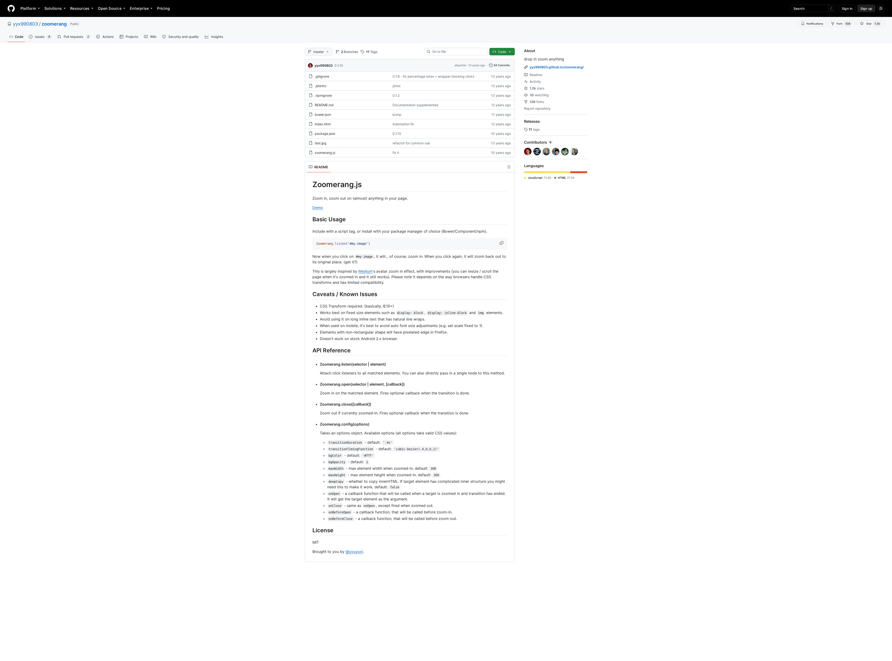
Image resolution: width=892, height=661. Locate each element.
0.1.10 (338, 65)
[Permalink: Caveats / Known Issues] (309, 294)
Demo (317, 207)
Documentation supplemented (415, 105)
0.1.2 (396, 95)
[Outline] (509, 167)
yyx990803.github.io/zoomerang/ (557, 67)
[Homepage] (11, 8)
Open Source (109, 8)
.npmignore (323, 95)
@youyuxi (354, 551)
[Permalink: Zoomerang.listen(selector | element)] (316, 364)
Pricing (163, 8)
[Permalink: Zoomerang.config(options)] (316, 424)
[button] (502, 243)
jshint (396, 86)
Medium (365, 271)
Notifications (815, 23)
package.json (325, 134)
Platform (28, 8)
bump (397, 114)
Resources (79, 8)
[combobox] (458, 51)
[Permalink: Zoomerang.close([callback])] (316, 404)
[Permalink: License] (309, 530)
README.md (324, 105)
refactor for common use (411, 143)
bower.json (323, 114)
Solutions (53, 8)
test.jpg (320, 143)
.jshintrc (321, 86)
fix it (396, 153)
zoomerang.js (325, 153)
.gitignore (322, 76)
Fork (843, 23)
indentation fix (403, 124)
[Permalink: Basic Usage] (309, 219)
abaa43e (460, 65)
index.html (323, 124)
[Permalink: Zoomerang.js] (309, 184)
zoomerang (54, 24)
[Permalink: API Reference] (309, 350)
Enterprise (139, 8)
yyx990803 (25, 24)
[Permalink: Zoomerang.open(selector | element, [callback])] (316, 384)
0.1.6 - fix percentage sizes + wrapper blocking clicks (433, 76)
